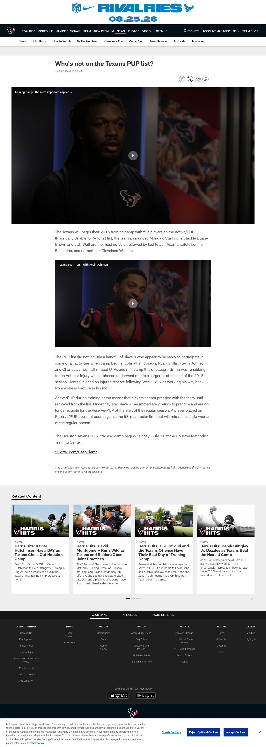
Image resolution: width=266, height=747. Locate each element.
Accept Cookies (235, 732)
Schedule (221, 639)
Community (103, 633)
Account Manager (184, 633)
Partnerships (26, 652)
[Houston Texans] (133, 713)
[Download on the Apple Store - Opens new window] (119, 696)
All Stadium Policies (141, 661)
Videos (251, 626)
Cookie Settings (171, 732)
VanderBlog (69, 642)
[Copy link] (205, 79)
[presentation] (253, 599)
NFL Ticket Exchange (184, 648)
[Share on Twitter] (190, 81)
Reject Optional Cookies (203, 732)
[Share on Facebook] (182, 81)
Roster (221, 633)
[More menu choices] (167, 30)
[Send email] (198, 81)
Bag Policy (141, 639)
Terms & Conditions (26, 674)
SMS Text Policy (26, 668)
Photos (103, 626)
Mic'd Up (251, 633)
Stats (221, 652)
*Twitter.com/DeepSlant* (76, 451)
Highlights (251, 639)
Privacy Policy (26, 645)
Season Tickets (184, 655)
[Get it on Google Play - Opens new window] (146, 697)
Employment (26, 639)
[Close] (259, 732)
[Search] (185, 30)
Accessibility (26, 680)
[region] (133, 732)
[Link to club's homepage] (11, 30)
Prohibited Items (141, 655)
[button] (133, 155)
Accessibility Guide (141, 633)
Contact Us (26, 633)
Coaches (221, 645)
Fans (103, 639)
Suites (184, 661)
